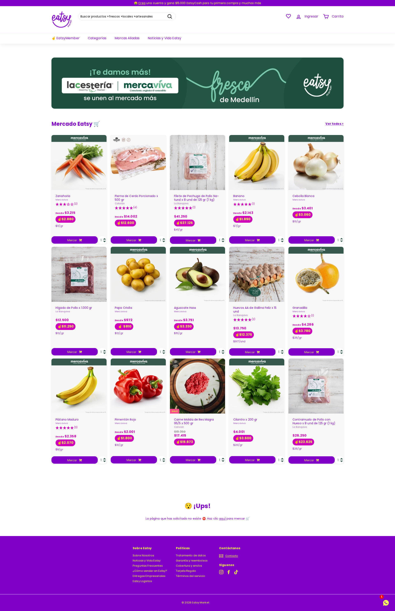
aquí (222, 518)
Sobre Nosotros (143, 555)
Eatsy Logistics (142, 581)
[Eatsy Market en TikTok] (236, 572)
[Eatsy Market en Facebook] (229, 572)
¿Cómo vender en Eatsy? (150, 571)
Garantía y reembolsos (192, 561)
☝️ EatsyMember (65, 38)
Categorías (97, 38)
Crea (141, 3)
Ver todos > (334, 124)
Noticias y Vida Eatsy (164, 38)
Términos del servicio (190, 576)
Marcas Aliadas (127, 38)
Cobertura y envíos (189, 566)
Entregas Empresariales (149, 576)
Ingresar (311, 16)
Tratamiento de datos (191, 555)
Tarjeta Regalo (186, 571)
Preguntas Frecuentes (148, 566)
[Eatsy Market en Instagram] (221, 572)
